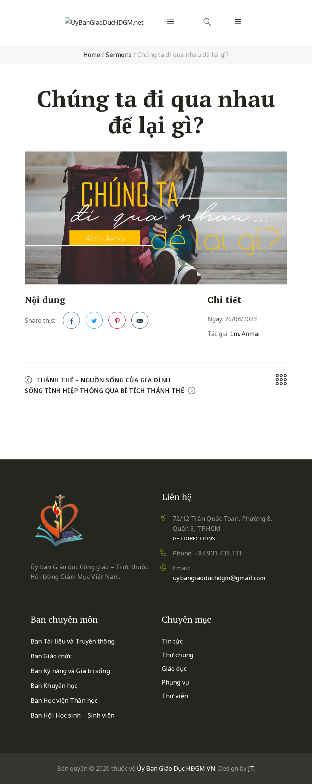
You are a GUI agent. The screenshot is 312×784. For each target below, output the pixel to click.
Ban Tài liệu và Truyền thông (72, 641)
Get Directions (194, 538)
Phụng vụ (175, 682)
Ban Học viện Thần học (63, 700)
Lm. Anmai (245, 334)
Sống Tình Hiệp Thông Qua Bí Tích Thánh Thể (104, 390)
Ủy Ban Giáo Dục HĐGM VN (176, 768)
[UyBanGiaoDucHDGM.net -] (104, 22)
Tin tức (172, 641)
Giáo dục (174, 668)
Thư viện (175, 696)
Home (91, 54)
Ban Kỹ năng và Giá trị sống (70, 671)
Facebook (71, 320)
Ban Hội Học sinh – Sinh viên (72, 715)
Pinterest (117, 320)
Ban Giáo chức (51, 656)
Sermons (119, 54)
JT (251, 768)
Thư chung (177, 655)
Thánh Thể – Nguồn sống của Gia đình (103, 380)
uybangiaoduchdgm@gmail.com (219, 578)
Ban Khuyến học (53, 685)
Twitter (94, 320)
